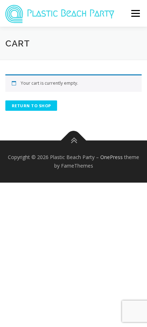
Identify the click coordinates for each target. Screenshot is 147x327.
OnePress (111, 157)
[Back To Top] (73, 140)
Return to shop (31, 105)
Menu (135, 13)
